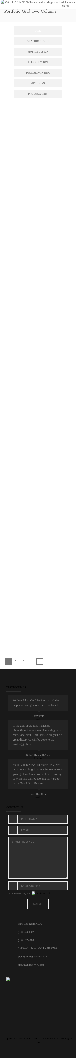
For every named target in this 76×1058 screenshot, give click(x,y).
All (38, 30)
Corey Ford (38, 715)
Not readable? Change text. (19, 893)
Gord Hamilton (38, 794)
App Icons (38, 83)
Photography (38, 93)
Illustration (38, 62)
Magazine (52, 2)
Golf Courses (67, 2)
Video (41, 2)
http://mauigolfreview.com (31, 964)
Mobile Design (38, 51)
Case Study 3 (38, 424)
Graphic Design (38, 41)
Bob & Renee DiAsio (38, 754)
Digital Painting (38, 72)
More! (65, 5)
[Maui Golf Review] (15, 2)
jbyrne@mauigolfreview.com (32, 956)
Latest (33, 2)
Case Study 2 (38, 334)
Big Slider (38, 154)
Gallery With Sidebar (38, 604)
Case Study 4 (38, 514)
